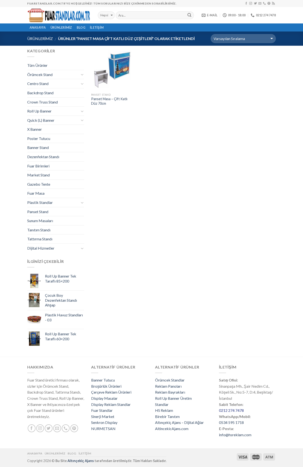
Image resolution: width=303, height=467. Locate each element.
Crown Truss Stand (42, 102)
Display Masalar (104, 398)
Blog (81, 27)
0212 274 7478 (231, 410)
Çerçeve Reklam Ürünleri (111, 392)
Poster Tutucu (38, 138)
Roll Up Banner (39, 111)
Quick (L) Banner (40, 120)
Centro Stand (38, 83)
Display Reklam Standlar (111, 404)
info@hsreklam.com (235, 434)
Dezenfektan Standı (43, 156)
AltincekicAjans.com (171, 428)
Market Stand (38, 175)
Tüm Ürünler (37, 65)
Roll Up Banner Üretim (173, 398)
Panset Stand (37, 211)
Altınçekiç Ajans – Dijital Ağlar (179, 422)
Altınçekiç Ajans (80, 461)
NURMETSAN (103, 428)
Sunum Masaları (40, 220)
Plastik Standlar (40, 202)
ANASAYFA (38, 27)
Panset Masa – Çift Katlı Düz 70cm (109, 101)
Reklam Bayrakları (170, 392)
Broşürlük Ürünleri (106, 386)
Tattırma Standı (39, 239)
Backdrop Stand (40, 92)
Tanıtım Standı (38, 230)
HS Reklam (164, 410)
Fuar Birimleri (38, 166)
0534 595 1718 (231, 422)
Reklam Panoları (168, 386)
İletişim (97, 27)
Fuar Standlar (102, 410)
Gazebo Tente (38, 184)
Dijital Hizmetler (40, 248)
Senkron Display (104, 422)
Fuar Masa (36, 193)
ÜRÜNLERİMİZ (61, 27)
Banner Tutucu (103, 380)
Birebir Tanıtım (167, 416)
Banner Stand (38, 147)
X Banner (34, 129)
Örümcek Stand (40, 74)
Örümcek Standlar (170, 380)
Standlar (162, 404)
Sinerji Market (102, 416)
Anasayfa (34, 453)
